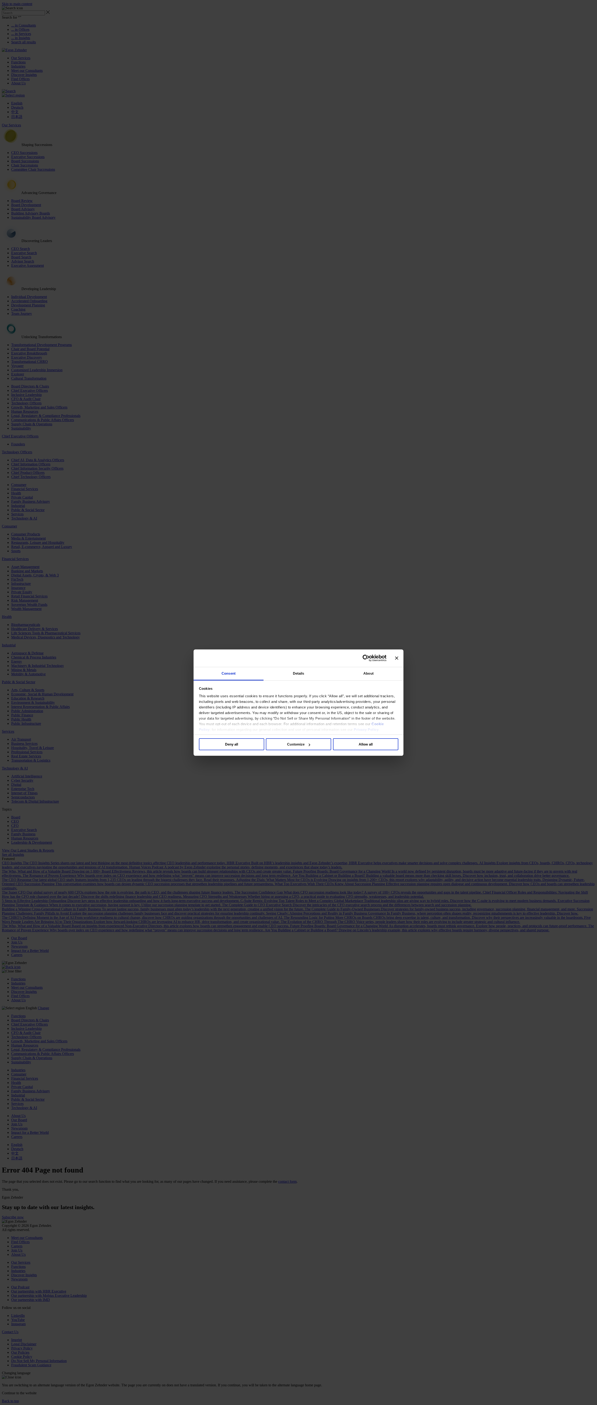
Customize (296, 744)
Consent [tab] (229, 673)
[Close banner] (396, 658)
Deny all (231, 744)
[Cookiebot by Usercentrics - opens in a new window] (366, 658)
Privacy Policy (366, 730)
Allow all (366, 744)
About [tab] (368, 673)
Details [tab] (298, 673)
